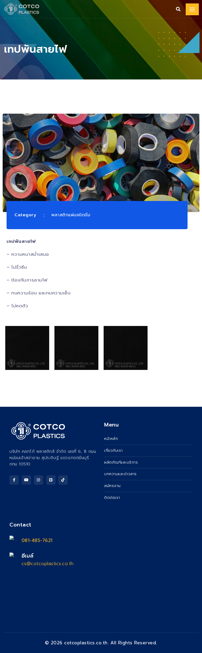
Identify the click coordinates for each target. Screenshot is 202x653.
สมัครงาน (112, 486)
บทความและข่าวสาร (120, 474)
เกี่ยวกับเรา (113, 450)
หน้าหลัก (111, 438)
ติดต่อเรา (112, 497)
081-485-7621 (37, 540)
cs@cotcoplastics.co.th (48, 563)
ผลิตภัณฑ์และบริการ (121, 462)
